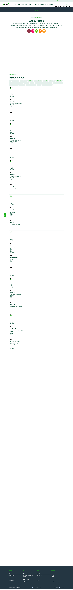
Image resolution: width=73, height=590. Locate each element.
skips (38, 27)
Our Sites (38, 578)
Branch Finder (40, 9)
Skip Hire (31, 43)
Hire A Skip (68, 4)
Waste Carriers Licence (26, 573)
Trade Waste (10, 582)
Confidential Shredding (38, 80)
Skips (26, 4)
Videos (38, 580)
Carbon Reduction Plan (26, 584)
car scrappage (42, 27)
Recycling (29, 4)
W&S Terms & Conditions (26, 579)
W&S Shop (46, 4)
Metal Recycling (12, 43)
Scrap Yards (25, 43)
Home (15, 4)
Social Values (42, 4)
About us (18, 4)
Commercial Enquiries (12, 575)
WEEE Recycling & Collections (13, 578)
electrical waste (27, 25)
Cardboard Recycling (24, 80)
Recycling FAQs (39, 575)
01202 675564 (54, 578)
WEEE (33, 4)
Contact (38, 573)
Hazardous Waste (15, 80)
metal (34, 25)
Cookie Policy (25, 581)
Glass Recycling (52, 80)
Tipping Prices (37, 4)
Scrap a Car (18, 43)
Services (22, 4)
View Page (11, 383)
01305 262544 (39, 69)
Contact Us (51, 4)
